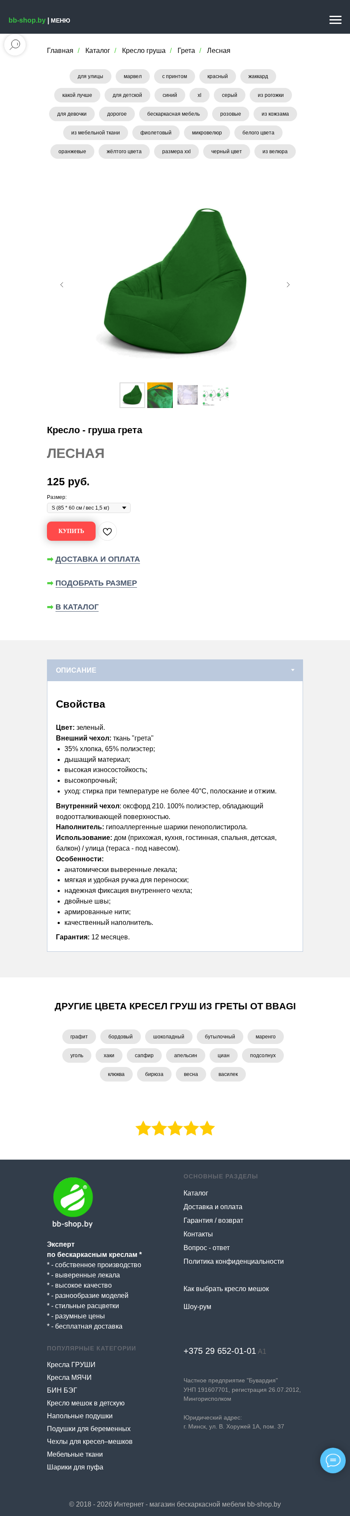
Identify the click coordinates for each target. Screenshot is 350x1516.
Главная (60, 50)
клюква (116, 1074)
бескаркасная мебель (173, 114)
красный (217, 76)
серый (229, 95)
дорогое (117, 114)
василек (228, 1074)
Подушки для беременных (89, 1428)
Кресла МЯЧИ (69, 1377)
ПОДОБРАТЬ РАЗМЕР (96, 583)
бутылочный (220, 1037)
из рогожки (271, 95)
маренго (266, 1037)
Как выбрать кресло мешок (226, 1288)
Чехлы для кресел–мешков (90, 1441)
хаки (109, 1055)
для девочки (72, 114)
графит (79, 1037)
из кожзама (275, 114)
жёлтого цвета (124, 152)
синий (170, 95)
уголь (76, 1055)
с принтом (174, 76)
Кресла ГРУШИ (71, 1364)
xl (199, 95)
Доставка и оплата (213, 1206)
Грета (186, 50)
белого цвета (258, 133)
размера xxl (176, 152)
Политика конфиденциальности (234, 1261)
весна (191, 1074)
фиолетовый (156, 133)
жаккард (258, 76)
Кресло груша (144, 50)
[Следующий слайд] (288, 284)
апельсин (185, 1055)
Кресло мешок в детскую (86, 1403)
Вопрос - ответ (207, 1247)
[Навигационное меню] (335, 20)
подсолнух (263, 1055)
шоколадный (168, 1037)
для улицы (90, 76)
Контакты (198, 1234)
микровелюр (207, 133)
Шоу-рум (197, 1306)
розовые (230, 114)
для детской (127, 95)
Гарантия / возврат (213, 1220)
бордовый (120, 1037)
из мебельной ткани (95, 133)
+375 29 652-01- (215, 1351)
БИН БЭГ (62, 1390)
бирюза (154, 1074)
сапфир (144, 1055)
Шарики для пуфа (75, 1467)
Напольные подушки (80, 1416)
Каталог (97, 50)
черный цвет (226, 152)
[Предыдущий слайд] (61, 284)
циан (224, 1055)
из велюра (275, 152)
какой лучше (77, 95)
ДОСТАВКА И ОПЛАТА (97, 559)
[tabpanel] (175, 816)
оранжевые (72, 152)
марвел (133, 76)
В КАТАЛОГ (77, 607)
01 (251, 1351)
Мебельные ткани (75, 1454)
